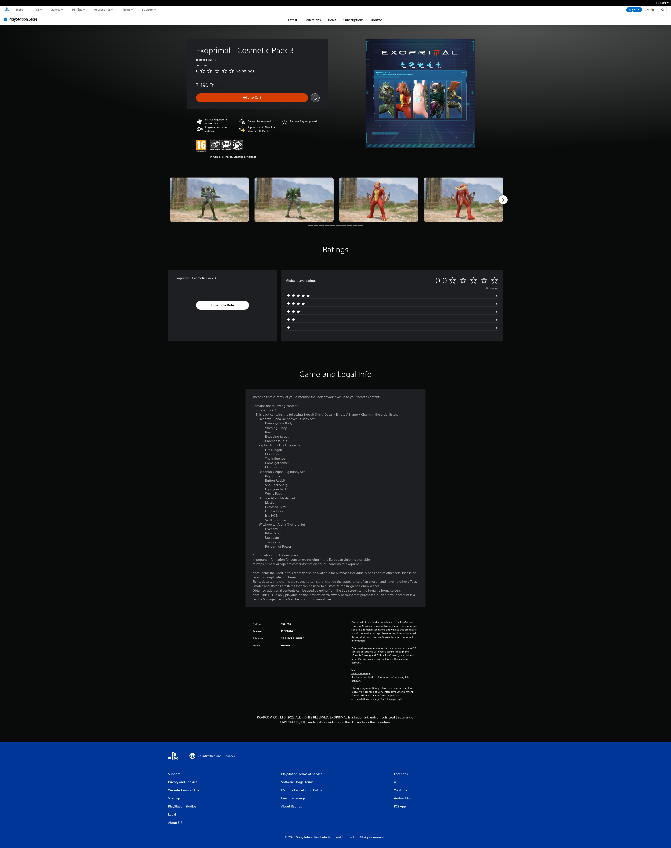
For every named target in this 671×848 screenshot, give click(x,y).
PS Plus (77, 9)
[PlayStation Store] (22, 19)
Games (55, 9)
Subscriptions (353, 20)
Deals (332, 20)
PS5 (36, 9)
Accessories (102, 9)
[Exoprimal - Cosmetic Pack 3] (209, 200)
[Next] (503, 199)
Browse (376, 20)
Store (19, 9)
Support (147, 9)
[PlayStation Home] (7, 9)
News (127, 9)
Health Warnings (360, 673)
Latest (292, 20)
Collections (312, 20)
